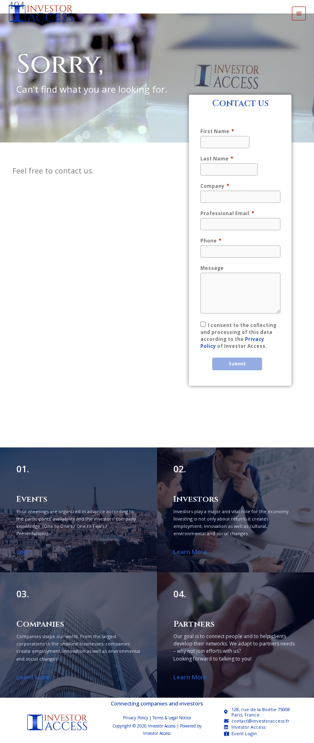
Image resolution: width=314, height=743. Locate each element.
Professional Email (224, 213)
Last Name (214, 158)
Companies (40, 624)
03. (22, 594)
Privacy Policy (135, 718)
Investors (195, 499)
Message (212, 268)
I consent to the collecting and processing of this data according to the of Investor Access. (238, 335)
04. (179, 594)
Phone (208, 240)
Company (212, 185)
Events (31, 499)
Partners (194, 624)
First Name (214, 131)
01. (22, 469)
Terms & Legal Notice (172, 718)
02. (179, 469)
